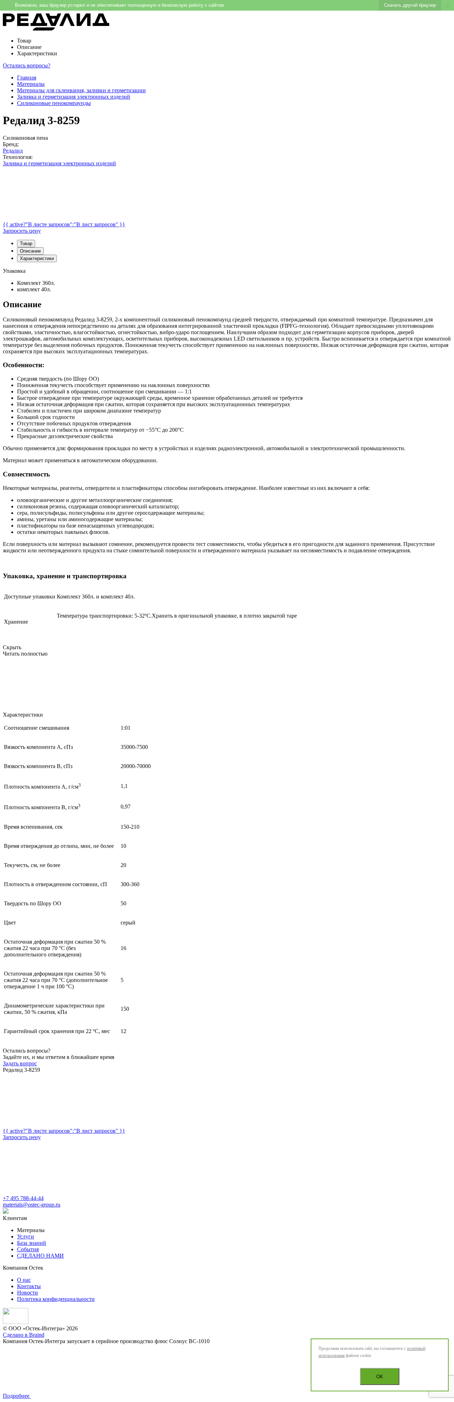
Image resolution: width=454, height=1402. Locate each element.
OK (379, 1376)
